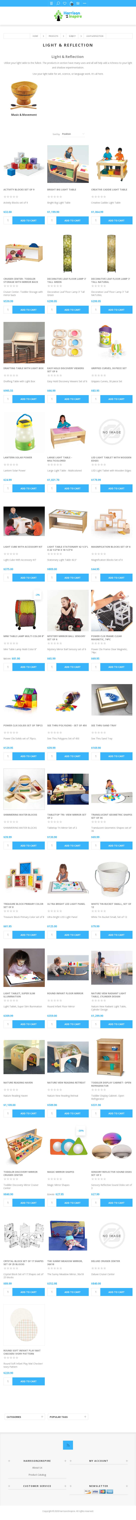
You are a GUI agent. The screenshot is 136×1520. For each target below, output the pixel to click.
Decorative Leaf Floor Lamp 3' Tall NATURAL (110, 280)
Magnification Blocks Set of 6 (110, 546)
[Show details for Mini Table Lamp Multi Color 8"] (24, 610)
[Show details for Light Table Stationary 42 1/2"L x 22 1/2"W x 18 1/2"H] (68, 521)
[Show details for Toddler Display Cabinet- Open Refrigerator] (112, 1057)
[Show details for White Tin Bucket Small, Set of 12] (112, 878)
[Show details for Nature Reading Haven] (24, 1057)
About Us (37, 1467)
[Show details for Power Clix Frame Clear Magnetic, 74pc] (112, 610)
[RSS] (68, 1445)
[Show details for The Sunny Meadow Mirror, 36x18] (68, 1235)
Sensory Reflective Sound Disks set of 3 (111, 1173)
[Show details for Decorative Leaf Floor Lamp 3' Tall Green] (68, 253)
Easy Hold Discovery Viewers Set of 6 (65, 370)
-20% (81, 1130)
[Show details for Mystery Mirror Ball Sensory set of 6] (68, 610)
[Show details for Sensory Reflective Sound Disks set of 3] (112, 1146)
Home (35, 36)
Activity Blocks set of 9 (18, 189)
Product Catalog (37, 1474)
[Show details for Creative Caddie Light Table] (112, 164)
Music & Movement (24, 115)
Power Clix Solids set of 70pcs (23, 725)
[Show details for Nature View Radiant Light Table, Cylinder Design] (112, 967)
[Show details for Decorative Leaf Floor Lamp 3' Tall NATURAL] (112, 253)
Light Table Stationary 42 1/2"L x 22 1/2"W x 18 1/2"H (67, 548)
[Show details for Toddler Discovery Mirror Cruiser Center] (24, 1146)
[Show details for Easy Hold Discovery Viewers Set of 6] (68, 342)
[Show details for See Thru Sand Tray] (112, 700)
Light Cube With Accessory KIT (22, 546)
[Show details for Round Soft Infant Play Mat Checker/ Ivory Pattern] (24, 1324)
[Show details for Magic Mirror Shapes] (68, 1146)
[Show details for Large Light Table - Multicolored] (68, 432)
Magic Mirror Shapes (60, 1171)
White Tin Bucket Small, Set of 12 (111, 905)
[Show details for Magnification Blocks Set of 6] (112, 521)
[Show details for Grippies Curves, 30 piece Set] (112, 342)
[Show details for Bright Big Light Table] (68, 164)
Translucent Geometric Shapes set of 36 (111, 816)
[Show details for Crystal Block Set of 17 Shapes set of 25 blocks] (24, 1235)
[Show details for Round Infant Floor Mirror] (68, 967)
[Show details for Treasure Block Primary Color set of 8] (24, 878)
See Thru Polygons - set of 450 (67, 725)
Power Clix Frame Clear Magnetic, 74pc (106, 638)
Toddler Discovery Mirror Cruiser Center (20, 1173)
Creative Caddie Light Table (109, 189)
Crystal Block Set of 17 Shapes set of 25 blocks (23, 1263)
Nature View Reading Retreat (66, 1082)
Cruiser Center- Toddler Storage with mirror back (20, 280)
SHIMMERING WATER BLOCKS (20, 814)
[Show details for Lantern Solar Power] (24, 432)
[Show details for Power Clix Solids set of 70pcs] (24, 700)
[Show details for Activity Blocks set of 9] (24, 164)
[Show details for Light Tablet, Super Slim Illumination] (24, 967)
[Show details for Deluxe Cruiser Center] (112, 1235)
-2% (37, 594)
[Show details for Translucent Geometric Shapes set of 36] (112, 789)
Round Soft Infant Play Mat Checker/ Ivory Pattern (22, 1352)
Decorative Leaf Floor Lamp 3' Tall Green (66, 280)
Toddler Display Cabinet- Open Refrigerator (111, 1084)
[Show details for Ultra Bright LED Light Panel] (68, 878)
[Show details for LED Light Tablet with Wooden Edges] (112, 432)
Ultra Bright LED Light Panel (66, 903)
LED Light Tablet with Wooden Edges (111, 459)
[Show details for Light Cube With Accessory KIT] (24, 521)
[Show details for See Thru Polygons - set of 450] (68, 700)
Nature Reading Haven (18, 1082)
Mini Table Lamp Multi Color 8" (23, 636)
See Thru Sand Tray (103, 725)
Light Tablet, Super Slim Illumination (19, 995)
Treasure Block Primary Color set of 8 (23, 905)
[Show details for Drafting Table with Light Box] (24, 342)
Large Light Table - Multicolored (59, 459)
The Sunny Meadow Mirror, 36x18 (65, 1263)
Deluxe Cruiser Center (105, 1261)
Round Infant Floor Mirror (65, 993)
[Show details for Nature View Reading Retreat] (68, 1057)
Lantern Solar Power (17, 457)
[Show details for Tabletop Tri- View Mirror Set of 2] (68, 789)
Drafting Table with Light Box (23, 368)
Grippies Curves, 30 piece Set (109, 368)
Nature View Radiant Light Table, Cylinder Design (108, 995)
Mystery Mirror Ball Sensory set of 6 (66, 638)
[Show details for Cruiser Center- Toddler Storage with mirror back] (24, 253)
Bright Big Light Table (61, 189)
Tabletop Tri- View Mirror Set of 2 (66, 816)
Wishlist (64, 3)
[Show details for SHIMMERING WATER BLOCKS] (24, 789)
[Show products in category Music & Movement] (24, 95)
